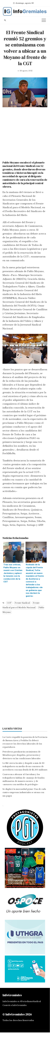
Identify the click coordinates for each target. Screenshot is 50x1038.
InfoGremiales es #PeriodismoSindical (22, 1001)
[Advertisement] (25, 135)
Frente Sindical (22, 603)
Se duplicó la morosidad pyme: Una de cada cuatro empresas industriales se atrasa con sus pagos (24, 792)
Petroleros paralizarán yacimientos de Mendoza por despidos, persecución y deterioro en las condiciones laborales (21, 755)
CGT (9, 603)
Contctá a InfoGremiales (15, 1005)
